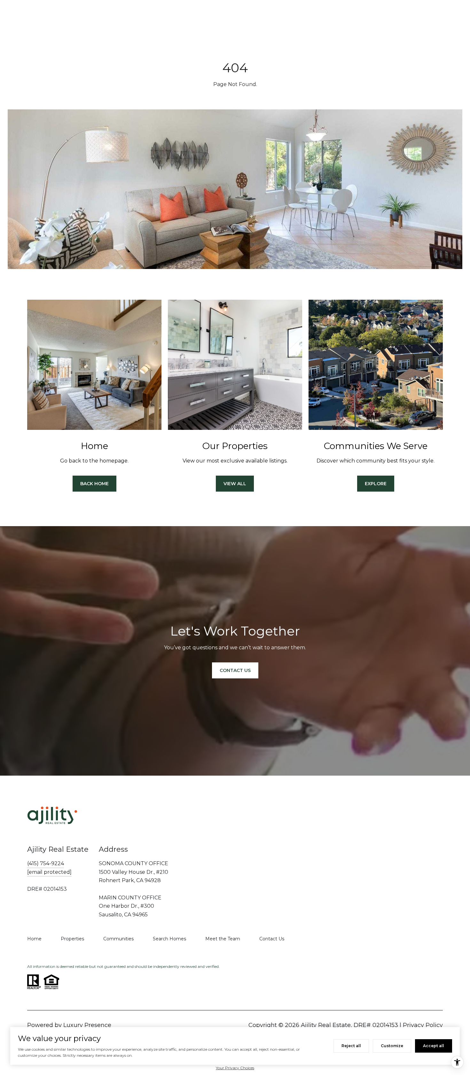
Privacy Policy (423, 1025)
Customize (392, 1045)
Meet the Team (222, 939)
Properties (72, 939)
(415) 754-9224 (45, 863)
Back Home (94, 483)
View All (234, 483)
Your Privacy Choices (235, 1067)
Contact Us (271, 939)
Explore (376, 483)
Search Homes (169, 939)
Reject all (351, 1045)
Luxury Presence (87, 1025)
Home (34, 939)
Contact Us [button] (235, 670)
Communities (118, 939)
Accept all (433, 1045)
